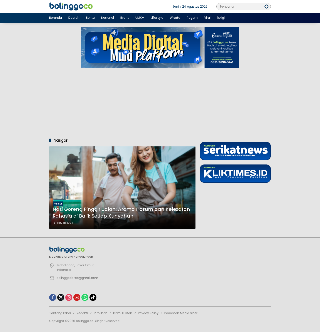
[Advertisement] (160, 100)
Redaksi (82, 313)
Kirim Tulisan (122, 313)
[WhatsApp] (84, 297)
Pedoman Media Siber (180, 313)
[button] (266, 6)
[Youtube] (76, 297)
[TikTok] (92, 297)
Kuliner (58, 203)
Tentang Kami (60, 313)
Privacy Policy (148, 313)
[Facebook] (52, 297)
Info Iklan (100, 313)
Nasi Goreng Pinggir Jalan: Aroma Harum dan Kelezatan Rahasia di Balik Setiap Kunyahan (121, 212)
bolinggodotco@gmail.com (77, 278)
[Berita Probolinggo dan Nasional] (71, 6)
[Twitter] (60, 297)
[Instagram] (68, 297)
